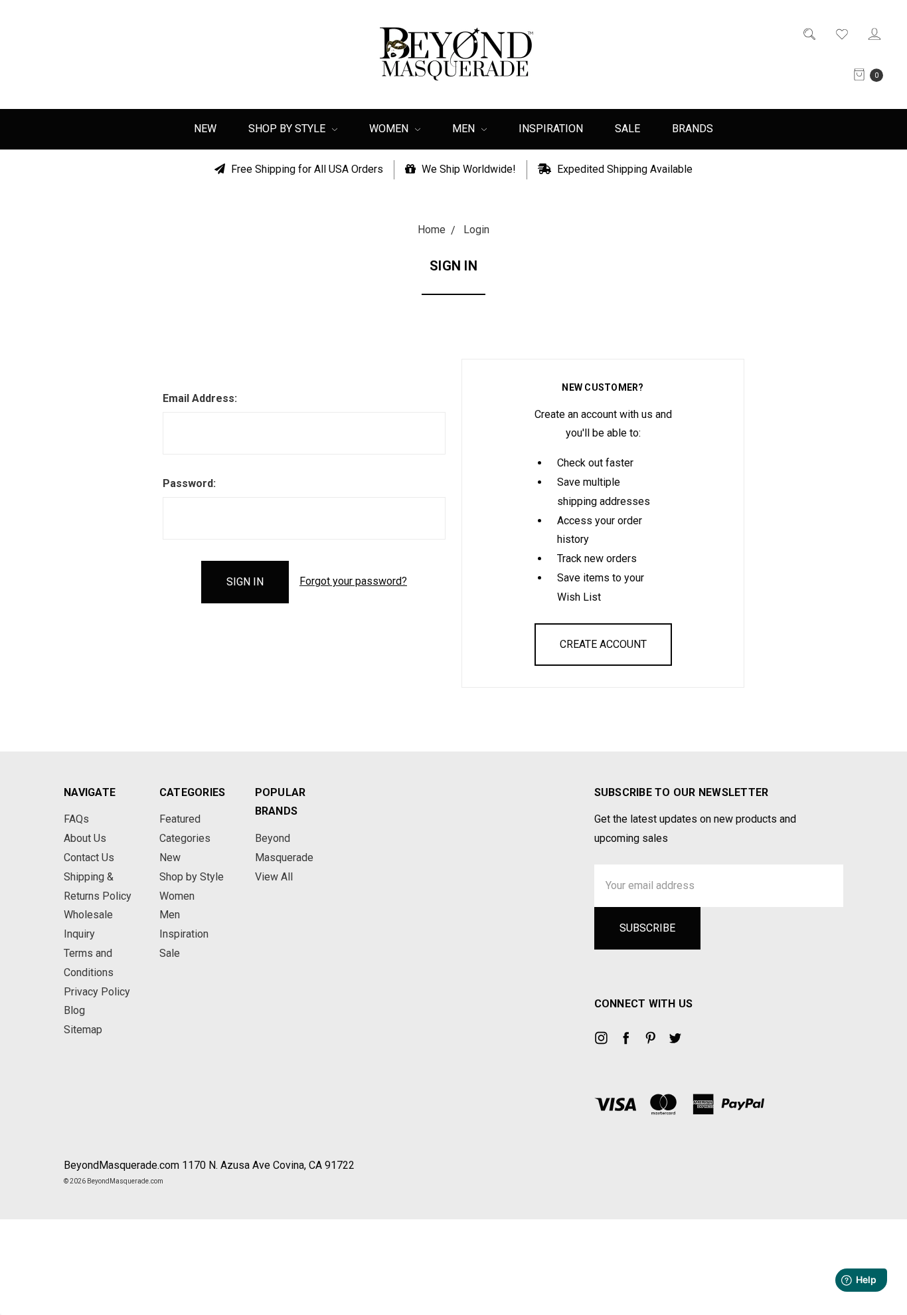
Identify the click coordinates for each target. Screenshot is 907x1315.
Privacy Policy (97, 991)
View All (274, 876)
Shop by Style (288, 128)
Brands (692, 128)
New (205, 128)
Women (390, 128)
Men (464, 128)
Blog (74, 1010)
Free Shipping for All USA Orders (305, 169)
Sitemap (83, 1029)
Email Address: (200, 398)
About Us (85, 838)
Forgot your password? (353, 581)
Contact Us (89, 857)
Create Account (603, 644)
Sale (627, 128)
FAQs (76, 819)
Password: (189, 483)
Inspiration (551, 128)
